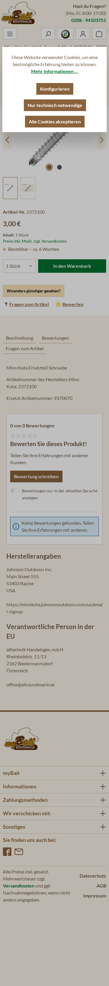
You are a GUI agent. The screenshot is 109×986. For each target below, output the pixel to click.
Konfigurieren (54, 88)
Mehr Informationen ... (54, 71)
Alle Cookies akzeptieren (55, 121)
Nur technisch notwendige (55, 105)
